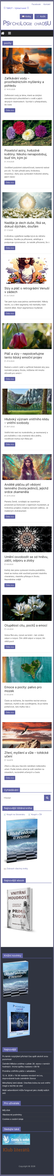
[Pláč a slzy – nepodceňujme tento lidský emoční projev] (27, 324)
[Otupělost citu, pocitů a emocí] (27, 596)
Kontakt (46, 4)
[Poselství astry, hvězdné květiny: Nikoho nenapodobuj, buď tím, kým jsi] (27, 121)
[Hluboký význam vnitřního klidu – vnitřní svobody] (27, 390)
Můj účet (6, 1110)
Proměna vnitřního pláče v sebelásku (19, 1071)
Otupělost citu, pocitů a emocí (25, 625)
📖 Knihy (26, 16)
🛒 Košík (41, 16)
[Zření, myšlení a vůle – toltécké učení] (27, 723)
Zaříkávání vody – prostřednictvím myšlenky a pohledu (24, 81)
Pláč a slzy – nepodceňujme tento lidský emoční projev (24, 355)
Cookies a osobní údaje (12, 1119)
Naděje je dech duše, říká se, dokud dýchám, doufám (25, 224)
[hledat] (47, 798)
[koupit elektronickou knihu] (19, 886)
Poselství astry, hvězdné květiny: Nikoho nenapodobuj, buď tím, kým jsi (25, 154)
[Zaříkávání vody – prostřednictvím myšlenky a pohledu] (27, 49)
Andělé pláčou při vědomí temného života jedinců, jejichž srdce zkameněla (26, 488)
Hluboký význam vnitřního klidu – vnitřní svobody (26, 421)
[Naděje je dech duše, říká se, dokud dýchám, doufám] (27, 194)
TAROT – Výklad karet (16, 8)
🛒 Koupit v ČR (35, 814)
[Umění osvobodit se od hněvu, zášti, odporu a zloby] (27, 528)
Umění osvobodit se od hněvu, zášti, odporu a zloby (26, 558)
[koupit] (18, 1002)
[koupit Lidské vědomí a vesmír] (15, 961)
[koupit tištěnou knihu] (21, 817)
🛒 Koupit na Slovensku (14, 814)
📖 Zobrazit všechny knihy (16, 868)
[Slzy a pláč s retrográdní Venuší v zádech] (27, 259)
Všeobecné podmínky (12, 1114)
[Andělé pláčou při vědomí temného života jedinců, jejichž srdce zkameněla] (27, 455)
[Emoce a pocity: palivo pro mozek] (27, 658)
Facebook (36, 4)
